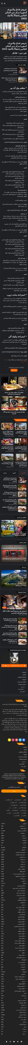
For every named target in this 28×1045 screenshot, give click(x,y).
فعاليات (8, 810)
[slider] (15, 665)
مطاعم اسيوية (21, 924)
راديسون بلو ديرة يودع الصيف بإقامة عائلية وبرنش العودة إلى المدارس (10, 70)
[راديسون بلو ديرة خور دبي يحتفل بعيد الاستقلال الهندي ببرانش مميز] (7, 441)
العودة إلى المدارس (20, 852)
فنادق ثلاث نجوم (21, 890)
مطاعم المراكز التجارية (19, 926)
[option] (14, 528)
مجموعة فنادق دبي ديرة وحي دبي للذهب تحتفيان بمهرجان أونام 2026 (8, 433)
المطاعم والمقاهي (22, 677)
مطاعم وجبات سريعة (20, 948)
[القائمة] (2, 4)
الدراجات (23, 964)
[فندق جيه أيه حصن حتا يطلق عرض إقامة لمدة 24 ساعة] (7, 457)
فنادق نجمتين (22, 897)
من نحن (23, 686)
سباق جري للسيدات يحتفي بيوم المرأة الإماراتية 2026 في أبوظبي (10, 501)
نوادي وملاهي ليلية (20, 957)
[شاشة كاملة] (3, 665)
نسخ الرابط (14, 370)
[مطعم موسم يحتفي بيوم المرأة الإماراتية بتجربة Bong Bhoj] (22, 487)
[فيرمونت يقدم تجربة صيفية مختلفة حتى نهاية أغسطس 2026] (22, 80)
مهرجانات (22, 878)
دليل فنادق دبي (23, 810)
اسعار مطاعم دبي (14, 805)
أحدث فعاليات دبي (8, 799)
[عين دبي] (25, 3)
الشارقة (24, 840)
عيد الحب (23, 864)
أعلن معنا (22, 691)
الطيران (23, 969)
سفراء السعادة (22, 1012)
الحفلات (23, 850)
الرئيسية (24, 838)
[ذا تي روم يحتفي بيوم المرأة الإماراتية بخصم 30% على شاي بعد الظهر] (22, 494)
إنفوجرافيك (23, 828)
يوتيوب (23, 835)
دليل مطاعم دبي (15, 810)
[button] (14, 660)
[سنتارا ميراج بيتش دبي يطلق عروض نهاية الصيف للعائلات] (21, 426)
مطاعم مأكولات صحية (20, 943)
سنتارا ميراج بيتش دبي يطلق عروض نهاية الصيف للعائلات (21, 433)
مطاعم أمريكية (21, 919)
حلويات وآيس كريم (20, 907)
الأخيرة (23, 473)
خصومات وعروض (22, 1000)
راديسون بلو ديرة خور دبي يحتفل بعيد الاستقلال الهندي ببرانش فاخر (21, 448)
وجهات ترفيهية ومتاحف (19, 991)
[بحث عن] (4, 4)
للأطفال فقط (22, 983)
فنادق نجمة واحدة (21, 895)
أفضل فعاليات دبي (22, 802)
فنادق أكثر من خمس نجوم (19, 888)
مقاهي (23, 952)
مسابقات (23, 833)
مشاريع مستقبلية (22, 684)
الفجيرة (24, 842)
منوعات (24, 1029)
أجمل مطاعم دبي (17, 799)
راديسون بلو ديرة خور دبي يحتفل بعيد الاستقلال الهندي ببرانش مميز (7, 448)
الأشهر (14, 473)
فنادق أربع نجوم (21, 885)
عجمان (24, 1022)
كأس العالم (22, 871)
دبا (24, 845)
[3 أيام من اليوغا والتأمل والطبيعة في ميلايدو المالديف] (22, 509)
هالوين (23, 881)
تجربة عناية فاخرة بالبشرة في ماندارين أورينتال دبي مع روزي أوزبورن (21, 463)
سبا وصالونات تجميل (20, 979)
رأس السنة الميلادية (20, 854)
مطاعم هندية (22, 945)
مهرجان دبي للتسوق (20, 876)
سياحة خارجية (23, 1014)
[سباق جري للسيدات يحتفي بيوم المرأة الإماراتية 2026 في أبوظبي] (22, 502)
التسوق (23, 974)
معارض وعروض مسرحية (19, 873)
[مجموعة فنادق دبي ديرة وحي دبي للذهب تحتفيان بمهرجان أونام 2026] (7, 426)
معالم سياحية (22, 988)
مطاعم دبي (24, 815)
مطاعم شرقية (21, 933)
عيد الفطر (22, 866)
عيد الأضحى (22, 857)
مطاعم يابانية (22, 950)
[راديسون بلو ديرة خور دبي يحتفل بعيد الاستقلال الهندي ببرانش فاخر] (21, 441)
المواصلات (23, 959)
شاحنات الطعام (21, 912)
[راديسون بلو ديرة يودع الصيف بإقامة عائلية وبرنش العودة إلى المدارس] (22, 70)
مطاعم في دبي (16, 815)
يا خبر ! (24, 1031)
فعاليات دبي (23, 813)
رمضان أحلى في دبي (21, 1010)
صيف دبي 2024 (22, 1017)
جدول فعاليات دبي (22, 807)
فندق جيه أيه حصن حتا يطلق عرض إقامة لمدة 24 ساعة (7, 463)
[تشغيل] (25, 665)
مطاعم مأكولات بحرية (20, 940)
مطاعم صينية (22, 936)
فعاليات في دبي (16, 813)
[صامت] (6, 665)
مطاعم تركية (22, 928)
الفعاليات (24, 672)
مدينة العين (22, 826)
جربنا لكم (24, 995)
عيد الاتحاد (22, 859)
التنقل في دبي (21, 962)
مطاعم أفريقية (21, 916)
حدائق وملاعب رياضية (20, 976)
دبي (9, 807)
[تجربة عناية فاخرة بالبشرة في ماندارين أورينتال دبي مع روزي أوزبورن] (21, 457)
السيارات (23, 967)
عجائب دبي (23, 1019)
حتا (25, 998)
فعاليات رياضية (21, 869)
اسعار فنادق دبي (23, 805)
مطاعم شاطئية (21, 931)
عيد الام (23, 862)
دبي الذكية (23, 1005)
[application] (14, 660)
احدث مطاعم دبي (13, 802)
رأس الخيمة (23, 1007)
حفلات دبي (15, 807)
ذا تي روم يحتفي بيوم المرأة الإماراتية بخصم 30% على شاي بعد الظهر (10, 494)
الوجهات (24, 679)
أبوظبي (24, 799)
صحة (23, 1034)
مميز (25, 1026)
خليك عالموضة (22, 1002)
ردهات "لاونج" (21, 909)
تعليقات (5, 473)
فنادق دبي (9, 813)
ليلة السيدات (22, 914)
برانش (23, 905)
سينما (23, 981)
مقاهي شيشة (22, 955)
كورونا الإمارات (22, 1024)
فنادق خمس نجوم (21, 893)
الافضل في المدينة (21, 682)
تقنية (25, 993)
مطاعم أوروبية (21, 921)
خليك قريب (20, 689)
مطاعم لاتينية (22, 938)
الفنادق (24, 674)
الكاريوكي (22, 902)
